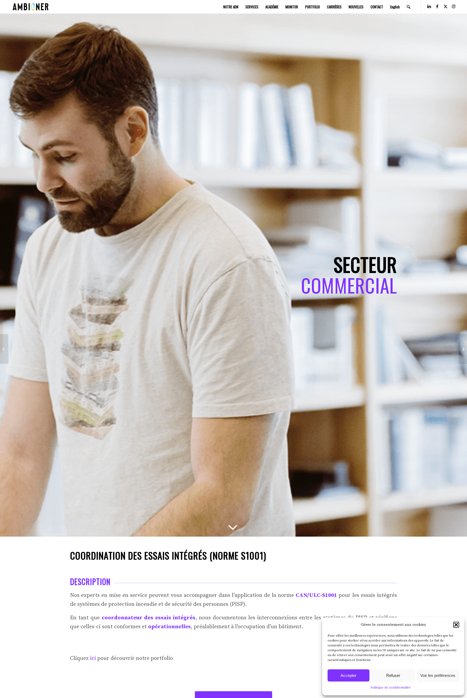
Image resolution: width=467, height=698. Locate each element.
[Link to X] (445, 6)
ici (93, 658)
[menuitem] (231, 7)
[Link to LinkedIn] (429, 6)
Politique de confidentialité (391, 688)
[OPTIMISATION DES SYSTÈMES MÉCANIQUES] (463, 349)
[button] (456, 624)
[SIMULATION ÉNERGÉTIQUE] (4, 349)
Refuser (393, 675)
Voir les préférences (437, 675)
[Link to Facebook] (437, 6)
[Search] (408, 7)
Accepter (348, 675)
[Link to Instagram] (453, 6)
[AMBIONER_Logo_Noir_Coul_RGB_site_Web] (30, 7)
